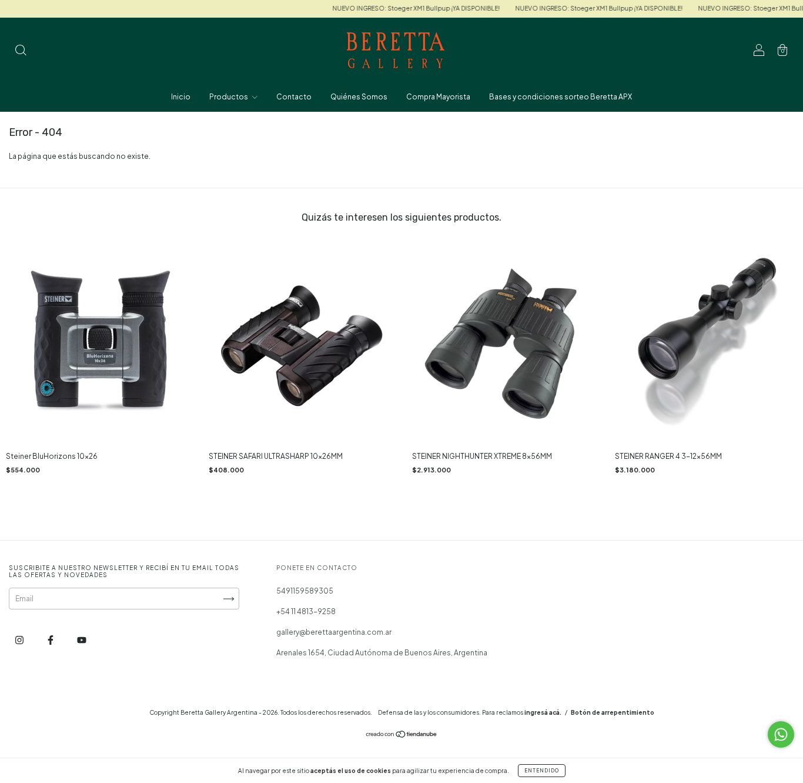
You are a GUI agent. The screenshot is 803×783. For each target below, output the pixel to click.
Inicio (180, 96)
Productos (229, 96)
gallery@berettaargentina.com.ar (334, 632)
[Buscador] (20, 51)
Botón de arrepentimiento (612, 712)
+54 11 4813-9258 (306, 611)
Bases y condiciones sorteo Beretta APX (560, 96)
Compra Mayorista (438, 96)
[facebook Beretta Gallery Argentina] (51, 640)
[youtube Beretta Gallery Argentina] (81, 640)
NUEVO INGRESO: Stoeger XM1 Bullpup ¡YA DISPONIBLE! (402, 8)
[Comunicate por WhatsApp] (781, 734)
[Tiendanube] (402, 735)
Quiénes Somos (358, 96)
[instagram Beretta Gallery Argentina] (20, 640)
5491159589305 (304, 591)
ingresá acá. (542, 712)
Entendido (541, 771)
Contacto (294, 96)
